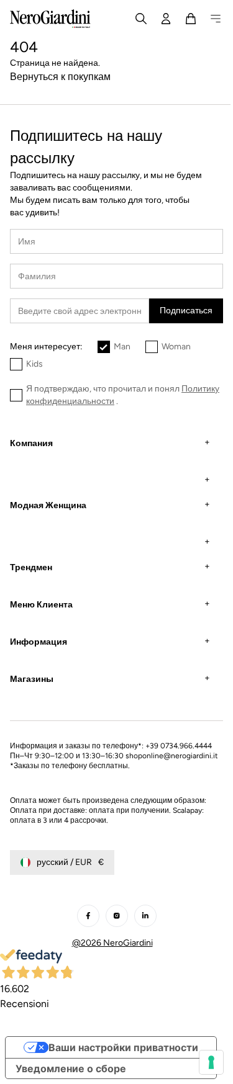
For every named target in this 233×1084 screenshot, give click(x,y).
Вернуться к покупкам (60, 77)
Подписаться (186, 310)
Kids (34, 364)
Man (122, 346)
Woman (176, 346)
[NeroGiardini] (50, 18)
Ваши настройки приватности (123, 1057)
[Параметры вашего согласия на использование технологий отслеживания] (202, 1062)
